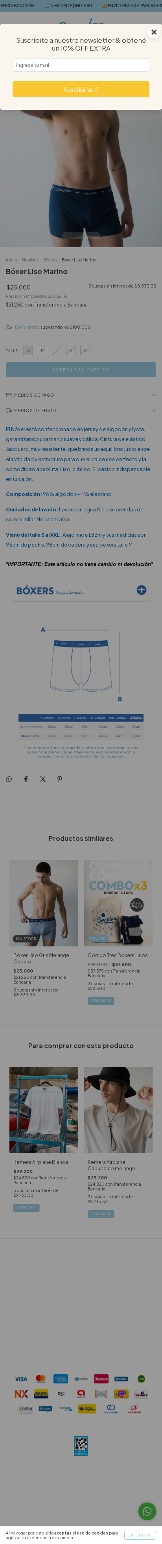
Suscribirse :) (81, 89)
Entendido (140, 1535)
